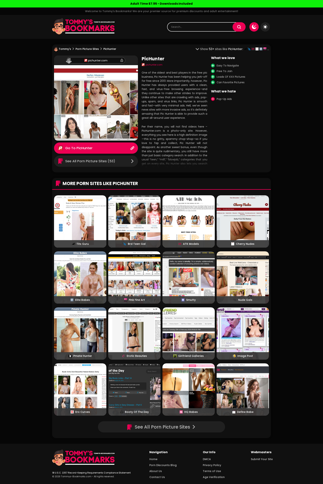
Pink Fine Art (137, 300)
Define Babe (245, 412)
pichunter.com (97, 60)
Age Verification (214, 477)
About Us (155, 471)
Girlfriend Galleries (191, 356)
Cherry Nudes (245, 244)
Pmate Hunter (82, 356)
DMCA (207, 459)
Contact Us (157, 477)
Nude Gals (245, 300)
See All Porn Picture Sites (162, 427)
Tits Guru (82, 244)
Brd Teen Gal (137, 244)
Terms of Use (212, 471)
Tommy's (65, 49)
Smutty (191, 300)
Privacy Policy (212, 465)
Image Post (245, 356)
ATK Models (191, 244)
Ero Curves (82, 412)
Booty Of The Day (137, 412)
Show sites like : (222, 49)
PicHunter (84, 148)
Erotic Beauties (137, 356)
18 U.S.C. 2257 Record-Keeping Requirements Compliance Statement (91, 472)
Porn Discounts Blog (163, 465)
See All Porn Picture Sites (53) (90, 161)
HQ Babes (191, 412)
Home (153, 459)
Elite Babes (82, 300)
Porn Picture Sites (87, 49)
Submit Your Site (262, 459)
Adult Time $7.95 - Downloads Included (161, 3)
